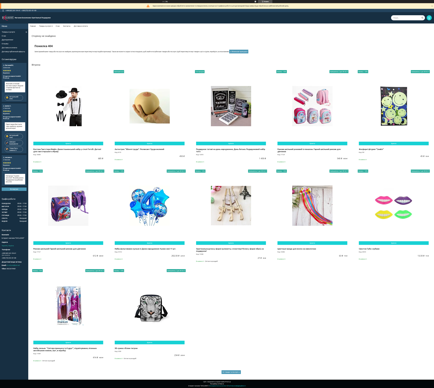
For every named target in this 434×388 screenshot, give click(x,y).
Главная (33, 26)
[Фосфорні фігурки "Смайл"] (393, 106)
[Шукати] (422, 17)
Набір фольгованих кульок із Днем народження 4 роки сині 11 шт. (145, 249)
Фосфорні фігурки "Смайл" (371, 149)
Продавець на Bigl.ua (217, 384)
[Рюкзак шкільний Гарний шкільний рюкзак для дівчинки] (68, 205)
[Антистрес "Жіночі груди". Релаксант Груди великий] (149, 106)
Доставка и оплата (81, 26)
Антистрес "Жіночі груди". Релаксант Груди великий (139, 149)
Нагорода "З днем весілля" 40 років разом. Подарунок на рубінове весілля (15, 179)
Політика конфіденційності (237, 386)
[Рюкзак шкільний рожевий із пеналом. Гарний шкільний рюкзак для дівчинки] (312, 106)
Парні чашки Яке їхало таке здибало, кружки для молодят (14, 126)
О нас (58, 26)
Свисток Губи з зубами (369, 249)
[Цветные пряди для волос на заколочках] (312, 205)
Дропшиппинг (7, 40)
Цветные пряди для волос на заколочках (296, 249)
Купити (68, 143)
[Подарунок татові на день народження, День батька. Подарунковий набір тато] (231, 106)
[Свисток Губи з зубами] (393, 205)
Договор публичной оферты (13, 51)
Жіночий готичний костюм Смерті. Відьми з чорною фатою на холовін (14, 87)
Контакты (66, 26)
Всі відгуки (14, 189)
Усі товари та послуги (230, 372)
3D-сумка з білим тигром (126, 348)
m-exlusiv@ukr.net (13, 265)
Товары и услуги (45, 26)
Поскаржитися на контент (218, 386)
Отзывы (5, 44)
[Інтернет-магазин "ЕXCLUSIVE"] (8, 18)
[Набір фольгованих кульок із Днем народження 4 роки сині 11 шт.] (149, 205)
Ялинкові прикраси (239, 51)
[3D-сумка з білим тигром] (149, 305)
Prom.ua (228, 381)
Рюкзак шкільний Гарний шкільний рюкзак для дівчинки (59, 249)
